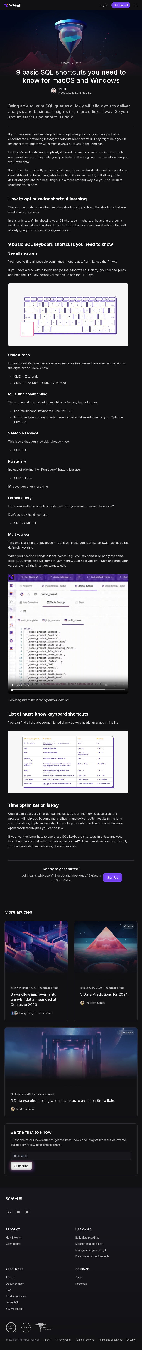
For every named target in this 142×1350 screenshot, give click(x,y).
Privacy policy (63, 1340)
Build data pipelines (87, 1237)
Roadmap (81, 1283)
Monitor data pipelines (89, 1243)
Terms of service (84, 1340)
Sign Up (112, 877)
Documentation (15, 1283)
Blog (8, 1289)
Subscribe (21, 1166)
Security (131, 1340)
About (79, 1277)
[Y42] (12, 5)
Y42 (77, 841)
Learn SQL (12, 1302)
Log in (103, 5)
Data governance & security (92, 1256)
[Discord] (27, 1212)
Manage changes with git (90, 1250)
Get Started (121, 5)
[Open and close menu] (136, 5)
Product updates (16, 1296)
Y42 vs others (14, 1308)
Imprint (47, 1340)
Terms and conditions (110, 1340)
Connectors (13, 1243)
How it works (14, 1237)
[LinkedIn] (9, 1212)
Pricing (10, 1277)
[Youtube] (18, 1212)
